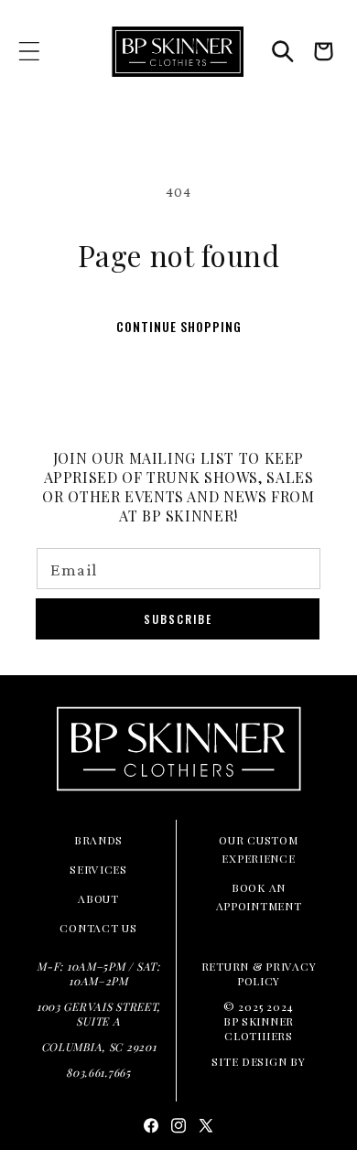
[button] (29, 51)
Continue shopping (179, 326)
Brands (98, 840)
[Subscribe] (177, 618)
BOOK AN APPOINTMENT (259, 896)
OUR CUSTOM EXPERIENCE (258, 849)
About (98, 898)
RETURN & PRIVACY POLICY (259, 973)
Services (98, 869)
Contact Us (98, 927)
